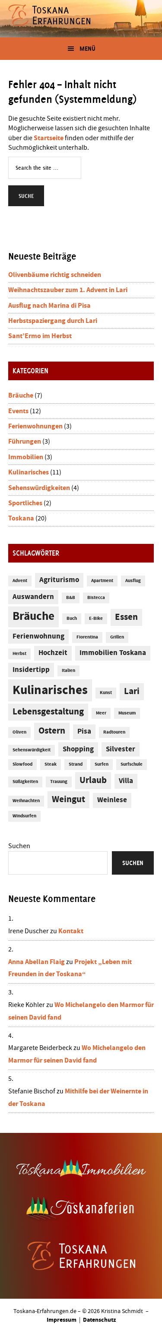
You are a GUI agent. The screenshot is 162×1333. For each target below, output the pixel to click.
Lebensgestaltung (48, 712)
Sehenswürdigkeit (32, 750)
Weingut (68, 799)
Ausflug (133, 581)
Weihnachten (26, 801)
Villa (126, 781)
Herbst (19, 654)
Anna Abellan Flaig (36, 962)
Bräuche (20, 395)
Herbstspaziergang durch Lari (52, 321)
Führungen (24, 441)
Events (18, 411)
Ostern (51, 731)
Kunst (106, 693)
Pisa (84, 732)
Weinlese (112, 800)
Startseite (49, 138)
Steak (50, 764)
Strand (76, 764)
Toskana (21, 518)
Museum (127, 713)
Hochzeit (52, 653)
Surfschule (132, 764)
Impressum (61, 1320)
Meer (101, 713)
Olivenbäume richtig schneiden (54, 275)
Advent (20, 581)
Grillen (117, 637)
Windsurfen (24, 816)
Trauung (58, 782)
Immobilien (25, 457)
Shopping (78, 749)
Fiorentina (87, 637)
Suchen (19, 846)
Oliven (19, 732)
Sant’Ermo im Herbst (40, 336)
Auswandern (33, 597)
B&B (70, 598)
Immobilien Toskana (112, 653)
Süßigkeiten (25, 782)
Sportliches (25, 503)
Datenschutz (99, 1320)
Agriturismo (59, 580)
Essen (126, 617)
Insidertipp (31, 670)
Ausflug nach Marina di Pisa (49, 305)
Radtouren (114, 732)
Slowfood (22, 764)
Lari (132, 691)
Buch (72, 618)
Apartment (102, 581)
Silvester (120, 749)
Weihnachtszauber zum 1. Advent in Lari (67, 290)
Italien (68, 671)
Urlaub (93, 780)
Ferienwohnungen (35, 426)
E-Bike (96, 618)
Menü (87, 49)
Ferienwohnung (38, 637)
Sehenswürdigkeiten (39, 488)
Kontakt (70, 931)
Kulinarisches (28, 472)
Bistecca (96, 598)
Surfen (101, 764)
